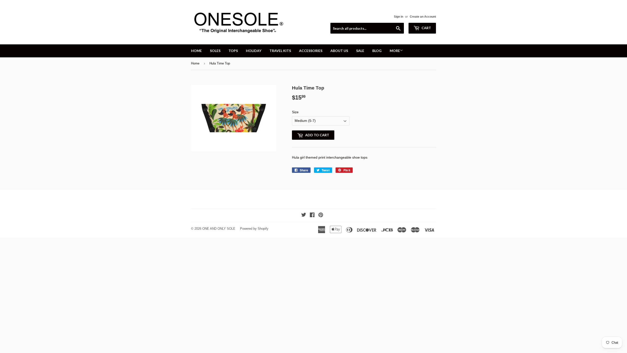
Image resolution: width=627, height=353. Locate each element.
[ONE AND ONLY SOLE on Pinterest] (320, 215)
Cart (426, 28)
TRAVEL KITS (280, 51)
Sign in (398, 16)
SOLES (215, 51)
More (395, 51)
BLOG (377, 51)
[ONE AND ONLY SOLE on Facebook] (312, 215)
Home (195, 63)
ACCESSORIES (310, 51)
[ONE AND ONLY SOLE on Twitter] (303, 215)
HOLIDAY (253, 51)
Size (295, 112)
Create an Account (423, 16)
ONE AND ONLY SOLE (218, 228)
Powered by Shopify (254, 228)
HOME (196, 51)
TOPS (233, 51)
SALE (360, 51)
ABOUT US (339, 51)
